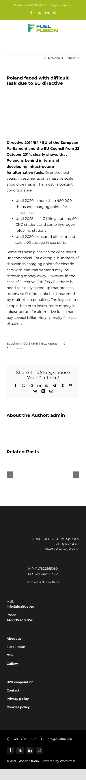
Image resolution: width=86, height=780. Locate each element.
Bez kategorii (50, 343)
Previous (55, 58)
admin (16, 343)
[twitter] (20, 750)
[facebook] (10, 750)
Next (71, 58)
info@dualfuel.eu (61, 5)
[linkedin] (30, 750)
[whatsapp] (39, 750)
